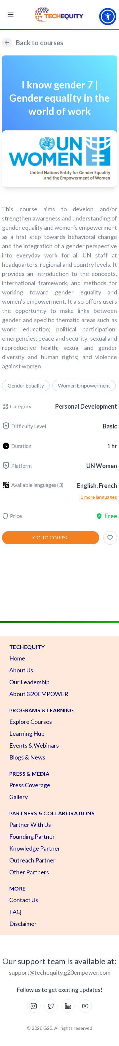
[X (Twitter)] (51, 1006)
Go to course (50, 537)
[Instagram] (33, 1006)
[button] (108, 16)
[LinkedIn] (68, 1006)
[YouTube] (85, 1006)
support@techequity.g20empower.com (59, 972)
